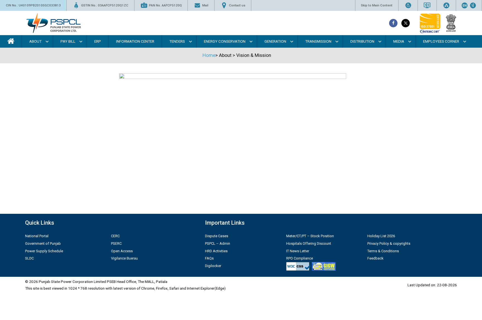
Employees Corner (441, 41)
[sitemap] (446, 5)
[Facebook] (393, 23)
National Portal (37, 236)
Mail (205, 5)
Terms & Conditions (383, 251)
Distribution (362, 41)
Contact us (237, 5)
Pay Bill (68, 41)
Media (398, 41)
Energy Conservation (224, 41)
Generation (275, 41)
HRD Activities (216, 251)
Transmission (318, 41)
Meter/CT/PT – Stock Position (310, 236)
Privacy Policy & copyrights (388, 243)
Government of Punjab (43, 243)
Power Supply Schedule (44, 251)
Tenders (177, 41)
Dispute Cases (216, 236)
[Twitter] (405, 23)
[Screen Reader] (427, 5)
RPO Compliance (299, 258)
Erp (97, 41)
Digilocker (213, 266)
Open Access (122, 251)
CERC (115, 236)
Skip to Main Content (376, 5)
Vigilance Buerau (124, 258)
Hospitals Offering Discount (308, 243)
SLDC (29, 258)
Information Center (135, 41)
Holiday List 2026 (381, 236)
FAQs (209, 258)
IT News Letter (297, 251)
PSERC (116, 243)
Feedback (375, 258)
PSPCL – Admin (217, 243)
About (35, 41)
